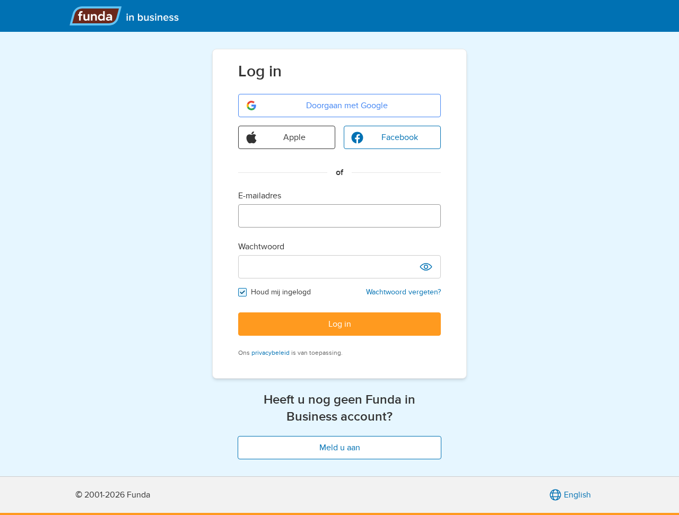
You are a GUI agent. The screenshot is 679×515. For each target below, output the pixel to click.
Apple (294, 137)
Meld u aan (339, 447)
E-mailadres (259, 195)
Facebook (399, 137)
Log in (339, 324)
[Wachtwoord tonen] (426, 266)
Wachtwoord (261, 246)
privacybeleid (270, 352)
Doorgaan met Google (347, 105)
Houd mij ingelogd (281, 291)
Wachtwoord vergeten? (403, 291)
